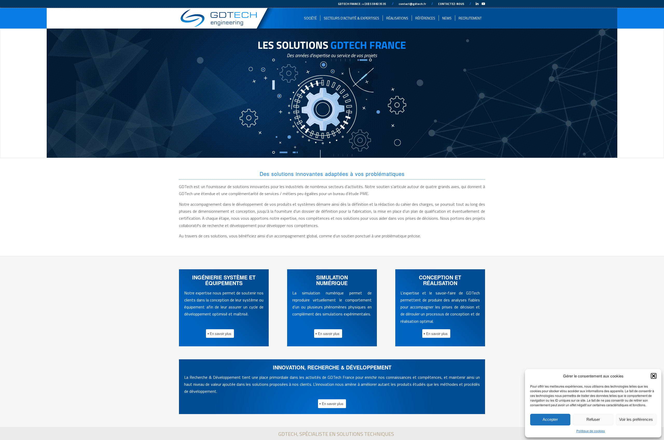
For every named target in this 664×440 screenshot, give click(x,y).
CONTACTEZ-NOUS (451, 4)
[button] (653, 376)
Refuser (593, 419)
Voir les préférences (636, 419)
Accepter (550, 419)
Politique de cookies (590, 431)
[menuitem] (310, 18)
